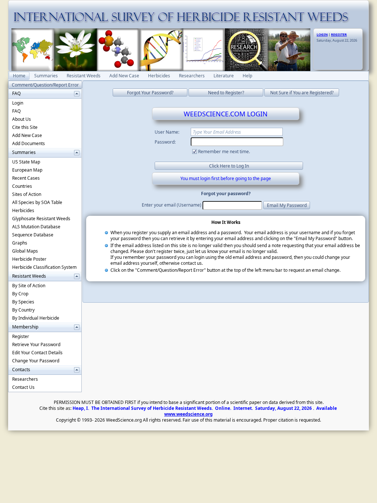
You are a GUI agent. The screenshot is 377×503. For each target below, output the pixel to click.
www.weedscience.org (188, 414)
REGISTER (339, 34)
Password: (165, 142)
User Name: (167, 132)
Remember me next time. (224, 151)
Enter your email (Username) (171, 205)
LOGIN (322, 34)
